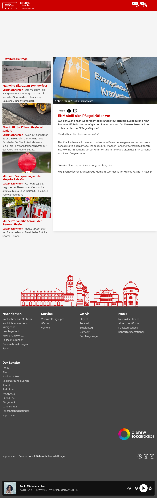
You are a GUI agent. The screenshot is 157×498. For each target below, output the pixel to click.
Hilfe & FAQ (8, 398)
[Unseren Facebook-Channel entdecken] (146, 456)
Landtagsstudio (11, 331)
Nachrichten (12, 314)
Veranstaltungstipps (52, 319)
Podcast (84, 323)
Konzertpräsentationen (131, 332)
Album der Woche (128, 323)
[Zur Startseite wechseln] (9, 5)
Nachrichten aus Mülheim (17, 319)
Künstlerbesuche (128, 327)
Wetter (45, 323)
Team (5, 368)
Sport (5, 348)
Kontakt (6, 385)
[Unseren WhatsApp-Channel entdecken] (139, 456)
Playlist (84, 319)
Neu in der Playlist (128, 319)
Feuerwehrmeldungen (15, 344)
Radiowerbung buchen (15, 380)
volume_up (129, 488)
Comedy (85, 332)
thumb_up (150, 488)
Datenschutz (9, 406)
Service (47, 314)
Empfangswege (89, 336)
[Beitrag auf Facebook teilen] (69, 111)
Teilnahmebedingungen (15, 410)
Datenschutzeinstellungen (51, 456)
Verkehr (45, 327)
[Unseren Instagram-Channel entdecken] (152, 456)
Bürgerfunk (8, 402)
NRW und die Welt (13, 335)
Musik (122, 314)
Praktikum (8, 389)
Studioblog (86, 327)
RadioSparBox (10, 376)
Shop (5, 372)
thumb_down (137, 488)
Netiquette (8, 393)
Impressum (8, 415)
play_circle (143, 488)
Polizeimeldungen (12, 339)
